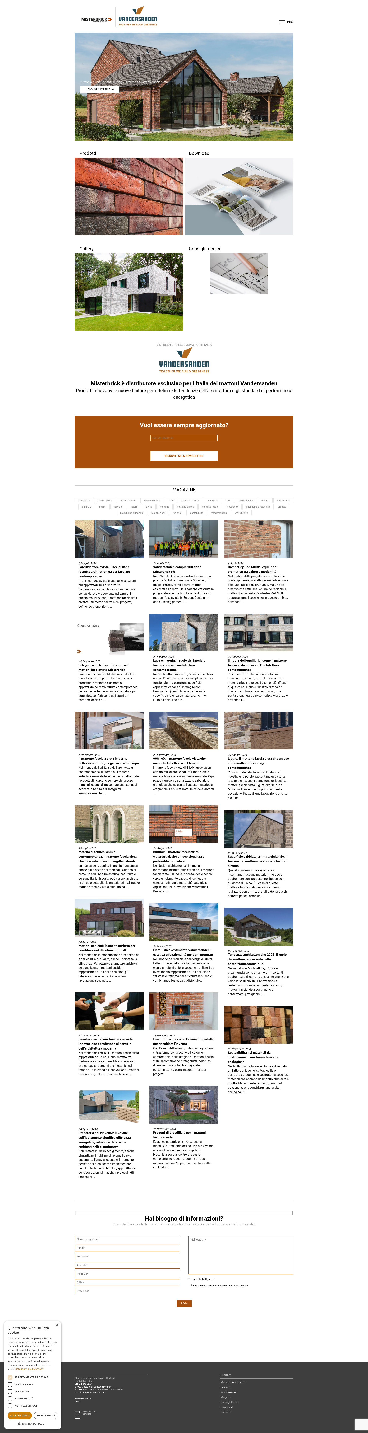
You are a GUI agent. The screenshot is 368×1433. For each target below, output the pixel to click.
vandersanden (219, 512)
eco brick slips (245, 500)
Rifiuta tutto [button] (46, 1415)
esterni (265, 500)
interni (102, 506)
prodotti (282, 506)
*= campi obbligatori (201, 1279)
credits (77, 1401)
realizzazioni (158, 512)
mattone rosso (210, 506)
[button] (33, 1423)
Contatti (225, 1412)
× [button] (57, 1325)
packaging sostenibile (258, 506)
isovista (118, 506)
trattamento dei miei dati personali (230, 1285)
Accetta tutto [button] (20, 1415)
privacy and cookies (83, 1399)
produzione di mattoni (131, 512)
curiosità (213, 500)
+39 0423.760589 (88, 1389)
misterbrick (232, 506)
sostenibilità (196, 512)
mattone (164, 506)
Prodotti (225, 1387)
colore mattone (128, 500)
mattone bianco (185, 506)
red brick (177, 512)
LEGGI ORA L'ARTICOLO (100, 89)
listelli (134, 506)
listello (148, 506)
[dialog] (32, 1375)
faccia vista (283, 500)
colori (171, 500)
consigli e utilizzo (191, 500)
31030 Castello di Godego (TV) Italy (93, 1386)
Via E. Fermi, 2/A (83, 1384)
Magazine (226, 1397)
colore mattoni (152, 500)
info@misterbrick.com (94, 1392)
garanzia (86, 506)
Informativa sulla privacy (30, 1369)
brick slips (84, 500)
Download (226, 1407)
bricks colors (105, 500)
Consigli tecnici (229, 1402)
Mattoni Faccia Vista (233, 1382)
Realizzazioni (228, 1392)
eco (228, 500)
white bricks (241, 512)
